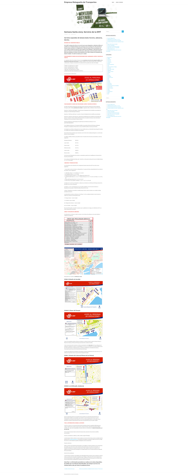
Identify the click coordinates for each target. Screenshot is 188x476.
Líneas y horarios (119, 2)
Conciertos (109, 59)
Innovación (109, 67)
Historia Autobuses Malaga (112, 66)
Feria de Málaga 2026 (111, 38)
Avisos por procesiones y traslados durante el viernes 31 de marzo (90, 468)
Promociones (109, 84)
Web (108, 93)
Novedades (109, 76)
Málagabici (109, 70)
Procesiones (109, 83)
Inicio (113, 2)
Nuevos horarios (110, 77)
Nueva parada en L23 (111, 48)
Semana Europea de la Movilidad (113, 85)
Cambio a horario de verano (69, 468)
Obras (108, 78)
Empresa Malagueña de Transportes (80, 2)
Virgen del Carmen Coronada (112, 44)
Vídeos (108, 92)
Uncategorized (109, 91)
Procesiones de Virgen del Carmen (113, 46)
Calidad (108, 58)
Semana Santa (73, 34)
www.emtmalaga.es (74, 439)
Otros (108, 79)
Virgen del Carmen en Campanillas (113, 47)
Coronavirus (109, 62)
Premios (108, 82)
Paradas (108, 80)
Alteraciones (109, 57)
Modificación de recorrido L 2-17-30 (113, 39)
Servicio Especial (110, 87)
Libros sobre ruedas (110, 69)
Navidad (108, 72)
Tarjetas (108, 90)
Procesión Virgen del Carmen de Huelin (114, 40)
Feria (108, 65)
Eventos (108, 63)
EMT (69, 34)
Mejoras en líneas (110, 71)
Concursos (109, 60)
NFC (108, 73)
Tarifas (108, 89)
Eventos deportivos (110, 64)
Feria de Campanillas (110, 45)
